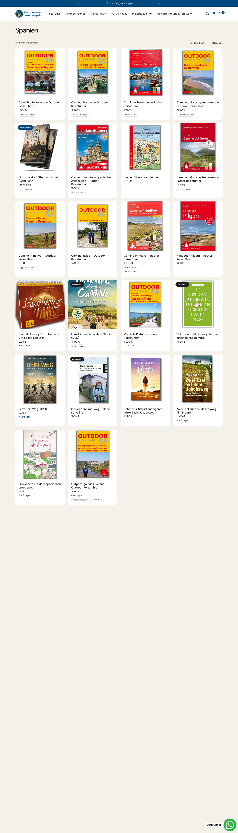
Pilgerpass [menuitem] (54, 13)
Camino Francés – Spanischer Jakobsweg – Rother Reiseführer (91, 180)
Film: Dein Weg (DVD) (33, 409)
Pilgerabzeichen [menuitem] (142, 13)
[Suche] (207, 14)
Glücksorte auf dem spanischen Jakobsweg (40, 485)
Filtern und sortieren (28, 43)
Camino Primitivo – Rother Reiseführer (141, 257)
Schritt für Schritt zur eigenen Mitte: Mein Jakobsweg (143, 410)
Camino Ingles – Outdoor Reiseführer (88, 257)
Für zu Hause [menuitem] (119, 13)
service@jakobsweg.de (121, 3)
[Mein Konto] (214, 14)
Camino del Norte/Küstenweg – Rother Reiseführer (197, 179)
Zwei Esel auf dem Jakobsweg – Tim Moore (197, 410)
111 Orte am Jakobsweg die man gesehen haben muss (197, 336)
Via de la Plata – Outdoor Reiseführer (141, 336)
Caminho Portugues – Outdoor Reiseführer (39, 104)
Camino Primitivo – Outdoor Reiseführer (38, 257)
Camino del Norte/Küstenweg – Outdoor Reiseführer (197, 104)
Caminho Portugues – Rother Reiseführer (143, 104)
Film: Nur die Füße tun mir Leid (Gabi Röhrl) (39, 179)
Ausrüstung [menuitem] (97, 13)
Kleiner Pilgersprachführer (141, 177)
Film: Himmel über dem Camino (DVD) (92, 336)
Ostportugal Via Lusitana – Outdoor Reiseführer (89, 485)
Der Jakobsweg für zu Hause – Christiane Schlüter (39, 336)
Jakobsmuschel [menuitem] (75, 13)
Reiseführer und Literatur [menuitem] (173, 13)
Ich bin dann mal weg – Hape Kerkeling (90, 410)
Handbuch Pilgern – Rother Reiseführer (194, 257)
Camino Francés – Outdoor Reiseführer (89, 104)
